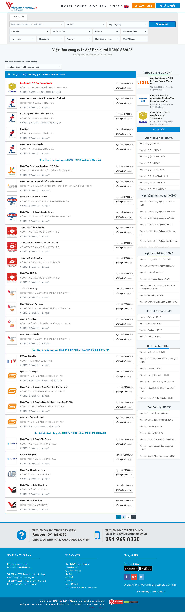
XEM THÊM (159, 129)
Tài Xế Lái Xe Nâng (28, 288)
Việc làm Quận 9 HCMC (150, 163)
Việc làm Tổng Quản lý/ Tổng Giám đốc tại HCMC (157, 390)
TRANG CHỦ (67, 6)
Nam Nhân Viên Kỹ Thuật (31, 304)
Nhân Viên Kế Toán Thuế (31, 500)
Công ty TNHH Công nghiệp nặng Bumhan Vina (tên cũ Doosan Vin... (162, 98)
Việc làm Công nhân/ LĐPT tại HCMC (155, 259)
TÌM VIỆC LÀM (18, 17)
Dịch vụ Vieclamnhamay (17, 564)
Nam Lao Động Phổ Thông (32, 417)
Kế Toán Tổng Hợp (28, 356)
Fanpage (38, 534)
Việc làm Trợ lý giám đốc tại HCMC (155, 279)
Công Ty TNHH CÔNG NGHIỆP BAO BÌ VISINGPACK (159, 115)
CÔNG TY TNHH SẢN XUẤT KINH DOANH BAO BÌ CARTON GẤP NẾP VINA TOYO (56, 186)
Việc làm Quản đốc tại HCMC (152, 272)
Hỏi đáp (68, 574)
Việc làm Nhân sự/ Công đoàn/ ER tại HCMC (158, 302)
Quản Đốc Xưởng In (29, 371)
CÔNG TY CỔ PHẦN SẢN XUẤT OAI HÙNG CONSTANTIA (45, 293)
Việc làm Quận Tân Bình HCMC (153, 183)
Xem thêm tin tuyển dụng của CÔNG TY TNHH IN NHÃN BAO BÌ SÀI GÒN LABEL (70, 433)
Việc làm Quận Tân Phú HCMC (153, 189)
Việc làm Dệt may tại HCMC (151, 433)
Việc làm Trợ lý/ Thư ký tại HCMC (154, 375)
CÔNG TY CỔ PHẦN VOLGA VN (34, 490)
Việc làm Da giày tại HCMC (151, 426)
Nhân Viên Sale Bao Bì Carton (33, 197)
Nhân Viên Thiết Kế (28, 273)
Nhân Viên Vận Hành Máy (31, 144)
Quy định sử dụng (73, 571)
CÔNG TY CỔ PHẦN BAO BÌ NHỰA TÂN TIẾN (40, 232)
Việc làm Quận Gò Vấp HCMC (152, 170)
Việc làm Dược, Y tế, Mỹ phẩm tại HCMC (157, 439)
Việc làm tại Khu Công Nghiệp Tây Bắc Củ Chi (157, 233)
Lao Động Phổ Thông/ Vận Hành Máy (36, 114)
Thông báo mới (71, 567)
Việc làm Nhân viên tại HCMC (152, 352)
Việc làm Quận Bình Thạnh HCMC (154, 176)
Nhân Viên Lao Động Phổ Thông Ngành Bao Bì (41, 181)
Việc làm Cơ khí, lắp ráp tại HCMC (154, 413)
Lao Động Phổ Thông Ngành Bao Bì (36, 83)
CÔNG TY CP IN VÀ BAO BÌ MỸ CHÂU (37, 103)
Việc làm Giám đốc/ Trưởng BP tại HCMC (157, 381)
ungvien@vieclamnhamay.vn (25, 584)
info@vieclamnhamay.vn (23, 578)
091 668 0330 (56, 534)
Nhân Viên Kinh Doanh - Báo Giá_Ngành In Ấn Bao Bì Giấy (46, 402)
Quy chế (69, 577)
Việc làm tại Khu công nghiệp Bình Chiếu (157, 218)
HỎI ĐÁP (93, 6)
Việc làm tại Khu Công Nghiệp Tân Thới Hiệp (158, 241)
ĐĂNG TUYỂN (145, 5)
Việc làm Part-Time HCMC (151, 324)
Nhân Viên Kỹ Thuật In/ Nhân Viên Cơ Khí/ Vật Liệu (43, 98)
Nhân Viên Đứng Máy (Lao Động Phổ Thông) (40, 166)
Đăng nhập (169, 5)
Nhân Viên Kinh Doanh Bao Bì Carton (37, 212)
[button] (85, 24)
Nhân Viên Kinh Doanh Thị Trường (35, 439)
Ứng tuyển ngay (125, 88)
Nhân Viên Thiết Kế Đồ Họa (32, 470)
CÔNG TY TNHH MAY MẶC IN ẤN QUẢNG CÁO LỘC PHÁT (45, 171)
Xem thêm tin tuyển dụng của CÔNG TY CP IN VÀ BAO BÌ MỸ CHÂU (70, 160)
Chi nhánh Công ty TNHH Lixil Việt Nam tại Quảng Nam (161, 81)
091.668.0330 (16, 581)
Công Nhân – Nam (28, 319)
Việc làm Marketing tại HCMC (152, 295)
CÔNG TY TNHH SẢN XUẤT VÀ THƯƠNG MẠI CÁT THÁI (45, 201)
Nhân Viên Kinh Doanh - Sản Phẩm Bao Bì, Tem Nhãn (44, 387)
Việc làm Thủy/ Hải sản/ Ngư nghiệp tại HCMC (156, 447)
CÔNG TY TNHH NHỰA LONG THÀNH (36, 361)
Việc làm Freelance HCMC (151, 330)
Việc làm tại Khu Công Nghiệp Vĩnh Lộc (156, 224)
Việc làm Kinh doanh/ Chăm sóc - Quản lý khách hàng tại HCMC (157, 287)
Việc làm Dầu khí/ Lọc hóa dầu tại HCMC (157, 456)
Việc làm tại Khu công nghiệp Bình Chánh (157, 211)
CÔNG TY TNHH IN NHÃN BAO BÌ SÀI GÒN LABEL (42, 376)
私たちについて (72, 584)
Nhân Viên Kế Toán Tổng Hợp (33, 485)
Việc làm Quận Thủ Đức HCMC (153, 157)
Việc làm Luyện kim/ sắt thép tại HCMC (156, 420)
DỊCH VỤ (103, 6)
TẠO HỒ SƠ (80, 6)
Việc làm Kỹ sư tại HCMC (150, 368)
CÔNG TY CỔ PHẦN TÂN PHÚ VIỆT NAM (38, 444)
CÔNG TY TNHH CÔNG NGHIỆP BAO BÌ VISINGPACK (43, 88)
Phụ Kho (24, 129)
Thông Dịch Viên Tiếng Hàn (32, 227)
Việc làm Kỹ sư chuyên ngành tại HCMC (157, 266)
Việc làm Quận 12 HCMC (150, 150)
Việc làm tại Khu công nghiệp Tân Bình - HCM (157, 203)
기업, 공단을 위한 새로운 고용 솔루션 (81, 587)
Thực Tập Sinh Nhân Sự (31, 258)
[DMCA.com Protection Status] (131, 602)
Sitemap (68, 581)
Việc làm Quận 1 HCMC (150, 144)
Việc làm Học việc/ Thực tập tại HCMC (156, 398)
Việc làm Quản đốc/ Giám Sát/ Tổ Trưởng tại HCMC (159, 360)
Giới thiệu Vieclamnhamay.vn (77, 564)
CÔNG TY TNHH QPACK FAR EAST (35, 474)
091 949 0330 (122, 538)
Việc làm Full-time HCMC (150, 317)
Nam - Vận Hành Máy (29, 334)
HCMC (24, 92)
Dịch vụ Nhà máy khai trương (19, 567)
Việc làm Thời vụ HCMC (150, 337)
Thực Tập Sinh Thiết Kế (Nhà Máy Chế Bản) (39, 243)
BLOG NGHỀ (116, 6)
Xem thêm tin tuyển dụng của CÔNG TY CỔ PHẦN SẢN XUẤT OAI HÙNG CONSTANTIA (70, 350)
